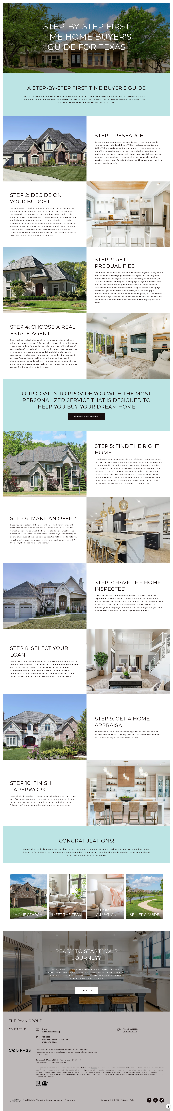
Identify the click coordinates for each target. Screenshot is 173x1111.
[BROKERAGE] (161, 1100)
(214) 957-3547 (130, 1032)
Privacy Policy (128, 1100)
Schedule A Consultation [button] (86, 416)
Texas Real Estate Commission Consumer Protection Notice (62, 1049)
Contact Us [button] (86, 990)
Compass (94, 1068)
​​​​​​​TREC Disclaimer (43, 1055)
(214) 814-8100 (78, 1060)
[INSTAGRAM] (155, 1100)
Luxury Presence (66, 1100)
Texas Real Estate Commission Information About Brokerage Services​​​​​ (66, 1052)
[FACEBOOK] (149, 1100)
